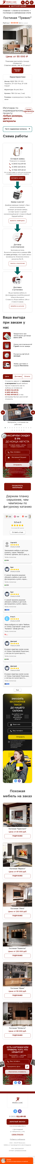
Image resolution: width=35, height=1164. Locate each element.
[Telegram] (15, 781)
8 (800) (17, 1117)
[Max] (19, 781)
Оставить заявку (17, 178)
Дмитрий (13, 666)
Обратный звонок (17, 1121)
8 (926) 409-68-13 (19, 170)
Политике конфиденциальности (16, 471)
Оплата (27, 376)
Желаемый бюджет (19, 457)
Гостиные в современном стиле (17, 13)
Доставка (18, 376)
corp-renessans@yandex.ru (17, 1126)
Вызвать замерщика (17, 220)
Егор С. (12, 616)
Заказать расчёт (17, 70)
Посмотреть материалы (17, 486)
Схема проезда (17, 1134)
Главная (6, 11)
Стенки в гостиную (20, 11)
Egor (12, 592)
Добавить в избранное (17, 1139)
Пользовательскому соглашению (16, 472)
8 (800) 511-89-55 (19, 164)
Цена (7, 376)
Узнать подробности (28, 110)
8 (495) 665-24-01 (19, 167)
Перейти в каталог (17, 306)
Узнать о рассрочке (17, 263)
